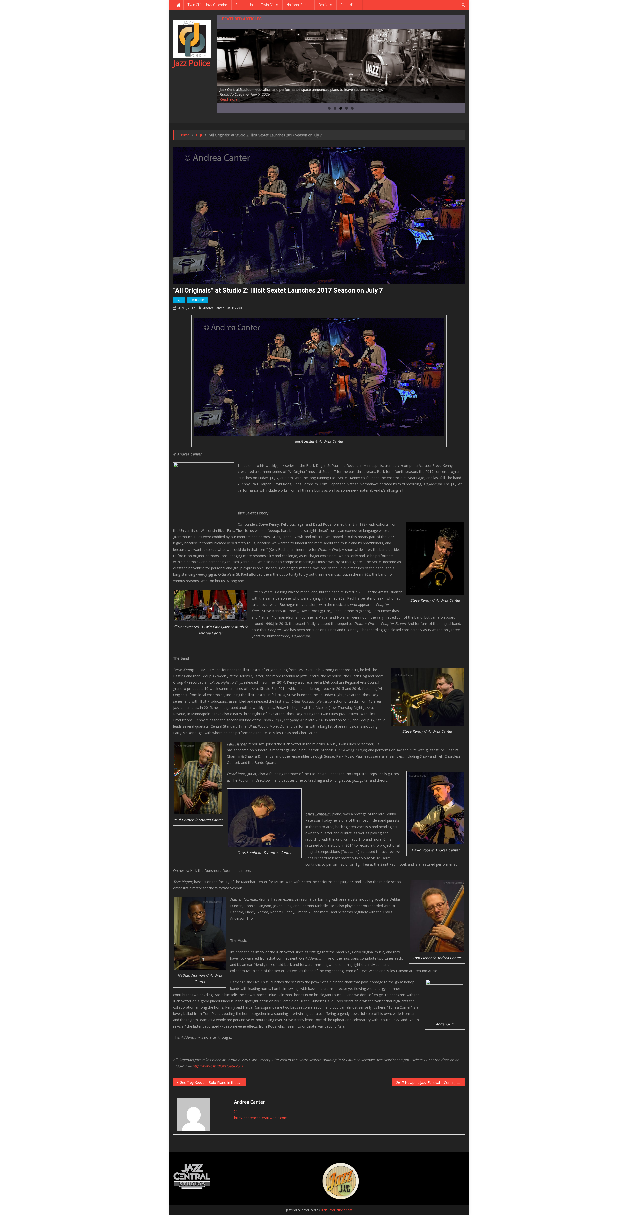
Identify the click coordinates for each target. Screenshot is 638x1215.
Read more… (230, 99)
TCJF (179, 300)
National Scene (298, 5)
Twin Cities (269, 5)
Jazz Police (191, 63)
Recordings (349, 5)
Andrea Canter (213, 308)
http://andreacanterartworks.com (260, 1117)
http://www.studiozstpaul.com (217, 1066)
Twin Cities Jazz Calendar (207, 5)
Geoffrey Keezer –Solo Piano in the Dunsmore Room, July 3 (213, 1082)
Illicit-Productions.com (336, 1210)
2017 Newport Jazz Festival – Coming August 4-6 (430, 1082)
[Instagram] (235, 1111)
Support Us (244, 5)
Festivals (325, 5)
